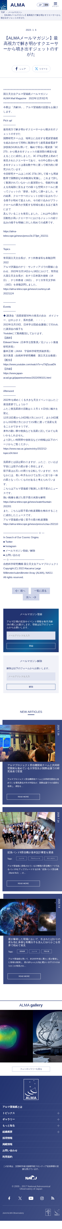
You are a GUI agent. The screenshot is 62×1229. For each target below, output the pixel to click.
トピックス (8, 1113)
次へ (28, 597)
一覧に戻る (40, 590)
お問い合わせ (9, 1150)
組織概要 (7, 1131)
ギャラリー (8, 1119)
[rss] (53, 1199)
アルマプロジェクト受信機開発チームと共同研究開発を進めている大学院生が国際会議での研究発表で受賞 (33, 768)
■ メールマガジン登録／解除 (19, 550)
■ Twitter (8, 541)
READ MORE (23, 797)
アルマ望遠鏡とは (12, 1106)
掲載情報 (7, 1144)
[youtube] (31, 1199)
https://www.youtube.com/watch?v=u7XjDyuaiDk (29, 364)
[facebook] (9, 1199)
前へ (22, 590)
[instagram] (42, 1199)
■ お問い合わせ (11, 555)
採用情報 (7, 1138)
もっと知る (8, 1125)
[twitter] (20, 1199)
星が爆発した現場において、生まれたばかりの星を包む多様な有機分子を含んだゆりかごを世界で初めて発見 (34, 942)
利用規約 (7, 1156)
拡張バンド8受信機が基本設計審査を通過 (30, 852)
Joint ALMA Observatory (13, 1213)
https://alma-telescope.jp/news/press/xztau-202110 (30, 524)
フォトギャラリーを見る (31, 1069)
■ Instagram (9, 546)
